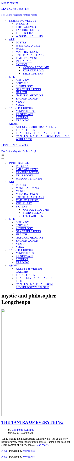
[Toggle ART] (62, 181)
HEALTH (21, 92)
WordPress (29, 450)
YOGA (20, 104)
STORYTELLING (33, 70)
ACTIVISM (22, 79)
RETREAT (22, 117)
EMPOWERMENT (27, 26)
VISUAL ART (24, 61)
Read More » (42, 444)
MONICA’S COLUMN (36, 67)
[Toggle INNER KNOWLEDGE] (62, 163)
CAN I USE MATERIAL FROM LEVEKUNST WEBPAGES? (43, 138)
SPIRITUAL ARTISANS (30, 54)
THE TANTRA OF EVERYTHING (32, 422)
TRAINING (22, 120)
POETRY (21, 42)
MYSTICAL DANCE (28, 45)
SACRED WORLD (27, 98)
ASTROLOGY (24, 86)
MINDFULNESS (25, 111)
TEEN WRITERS (33, 73)
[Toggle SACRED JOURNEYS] (62, 250)
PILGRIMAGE (24, 114)
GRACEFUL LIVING (28, 89)
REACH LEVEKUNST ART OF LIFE (38, 133)
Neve (4, 450)
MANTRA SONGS (27, 51)
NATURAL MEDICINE (29, 95)
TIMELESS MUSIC (27, 58)
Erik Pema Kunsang (23, 429)
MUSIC (20, 48)
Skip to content (9, 2)
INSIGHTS (22, 23)
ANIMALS (22, 83)
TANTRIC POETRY (27, 29)
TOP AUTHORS (25, 129)
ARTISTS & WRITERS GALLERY (36, 126)
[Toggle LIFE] (62, 219)
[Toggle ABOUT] (62, 265)
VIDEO (20, 101)
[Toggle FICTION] (62, 206)
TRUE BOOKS (25, 33)
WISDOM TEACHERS (29, 36)
